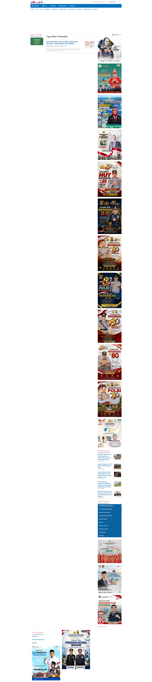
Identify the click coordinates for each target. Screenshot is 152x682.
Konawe (67, 49)
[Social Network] (120, 2)
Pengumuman (54, 50)
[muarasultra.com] (37, 2)
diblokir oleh (38, 42)
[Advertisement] (76, 21)
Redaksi (34, 643)
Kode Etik (34, 636)
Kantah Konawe (103, 529)
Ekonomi (57, 49)
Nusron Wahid (103, 519)
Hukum (101, 522)
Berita (48, 49)
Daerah (52, 49)
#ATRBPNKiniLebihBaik (105, 509)
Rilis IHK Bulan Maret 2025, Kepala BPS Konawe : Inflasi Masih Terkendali (62, 43)
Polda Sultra (102, 532)
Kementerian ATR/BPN (105, 515)
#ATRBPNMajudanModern (106, 505)
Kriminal (101, 535)
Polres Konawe (103, 525)
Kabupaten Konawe (104, 512)
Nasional (72, 49)
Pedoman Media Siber (38, 639)
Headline (62, 49)
